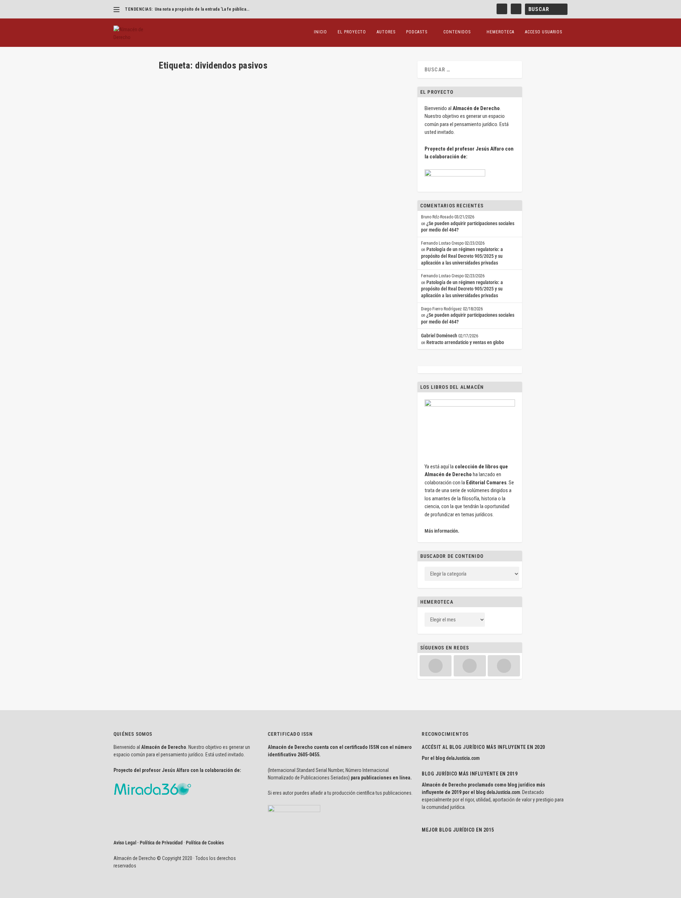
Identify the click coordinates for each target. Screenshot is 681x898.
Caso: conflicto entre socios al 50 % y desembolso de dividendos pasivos (261, 94)
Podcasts (416, 31)
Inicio (320, 31)
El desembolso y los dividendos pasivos (218, 173)
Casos (227, 105)
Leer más (179, 132)
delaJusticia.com (463, 758)
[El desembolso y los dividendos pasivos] (260, 158)
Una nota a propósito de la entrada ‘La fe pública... (202, 9)
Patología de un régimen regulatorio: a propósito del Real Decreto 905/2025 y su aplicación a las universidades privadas (462, 255)
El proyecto (352, 31)
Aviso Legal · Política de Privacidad (148, 842)
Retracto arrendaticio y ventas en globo (465, 342)
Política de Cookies (205, 842)
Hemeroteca (500, 31)
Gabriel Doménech (439, 335)
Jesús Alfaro (183, 105)
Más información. (442, 531)
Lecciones (254, 184)
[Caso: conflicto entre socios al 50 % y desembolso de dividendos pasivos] (268, 80)
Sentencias (285, 105)
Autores (386, 31)
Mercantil (266, 105)
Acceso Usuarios (543, 31)
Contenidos (457, 31)
